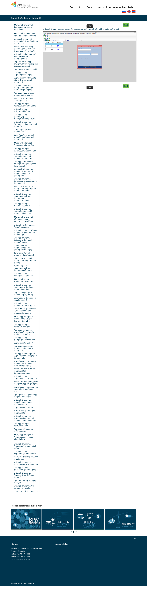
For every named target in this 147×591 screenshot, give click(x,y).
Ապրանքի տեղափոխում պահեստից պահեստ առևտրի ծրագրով (25, 363)
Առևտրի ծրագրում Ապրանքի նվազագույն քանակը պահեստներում (25, 418)
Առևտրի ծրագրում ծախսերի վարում (22, 204)
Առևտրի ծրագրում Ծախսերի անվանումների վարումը (25, 124)
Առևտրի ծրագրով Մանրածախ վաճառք (24, 280)
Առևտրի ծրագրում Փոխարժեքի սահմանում (25, 452)
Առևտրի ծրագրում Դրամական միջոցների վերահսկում (24, 437)
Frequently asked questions (116, 7)
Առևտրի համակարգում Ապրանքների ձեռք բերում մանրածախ (25, 355)
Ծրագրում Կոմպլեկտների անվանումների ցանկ (25, 395)
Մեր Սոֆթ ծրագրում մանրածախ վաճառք (23, 293)
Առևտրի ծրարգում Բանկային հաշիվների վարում (24, 475)
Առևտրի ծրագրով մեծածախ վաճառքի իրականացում (23, 240)
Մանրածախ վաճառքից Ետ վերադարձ (25, 299)
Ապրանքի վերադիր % (23, 343)
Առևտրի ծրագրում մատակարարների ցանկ (25, 149)
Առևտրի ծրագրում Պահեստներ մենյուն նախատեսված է (23, 318)
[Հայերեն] (134, 11)
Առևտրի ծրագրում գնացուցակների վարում (25, 338)
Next (125, 25)
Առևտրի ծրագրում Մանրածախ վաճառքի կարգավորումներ (24, 287)
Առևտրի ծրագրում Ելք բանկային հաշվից (24, 487)
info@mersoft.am (23, 559)
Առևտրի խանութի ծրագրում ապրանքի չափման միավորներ (23, 87)
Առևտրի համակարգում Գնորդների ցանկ (24, 226)
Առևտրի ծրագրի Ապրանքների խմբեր (23, 73)
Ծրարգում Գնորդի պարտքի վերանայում (24, 254)
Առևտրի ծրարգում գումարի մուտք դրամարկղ (26, 463)
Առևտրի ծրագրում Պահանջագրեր (22, 424)
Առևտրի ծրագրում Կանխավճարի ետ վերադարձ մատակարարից (22, 197)
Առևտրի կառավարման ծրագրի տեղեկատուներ (25, 34)
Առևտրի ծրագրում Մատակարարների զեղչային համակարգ (23, 156)
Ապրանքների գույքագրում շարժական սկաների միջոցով (26, 389)
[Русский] (124, 11)
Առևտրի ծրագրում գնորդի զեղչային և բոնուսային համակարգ (26, 232)
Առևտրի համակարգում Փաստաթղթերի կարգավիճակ (24, 56)
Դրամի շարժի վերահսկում (26, 491)
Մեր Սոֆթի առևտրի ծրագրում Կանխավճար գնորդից (25, 260)
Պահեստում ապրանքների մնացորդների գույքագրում (26, 382)
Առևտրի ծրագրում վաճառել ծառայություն (24, 304)
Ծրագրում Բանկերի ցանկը (26, 69)
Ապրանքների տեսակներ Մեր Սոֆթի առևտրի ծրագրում (25, 80)
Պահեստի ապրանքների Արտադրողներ (25, 99)
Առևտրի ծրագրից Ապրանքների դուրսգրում (25, 377)
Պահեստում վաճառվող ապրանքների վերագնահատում (24, 371)
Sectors (81, 7)
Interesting (100, 7)
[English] (129, 11)
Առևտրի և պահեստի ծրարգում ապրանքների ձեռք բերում (25, 163)
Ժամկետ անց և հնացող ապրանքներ (24, 412)
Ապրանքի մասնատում (24, 407)
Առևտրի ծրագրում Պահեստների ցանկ (23, 325)
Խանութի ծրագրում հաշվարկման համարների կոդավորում (26, 41)
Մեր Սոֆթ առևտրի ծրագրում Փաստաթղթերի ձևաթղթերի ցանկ (26, 63)
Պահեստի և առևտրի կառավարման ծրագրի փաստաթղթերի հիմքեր (25, 48)
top (135, 538)
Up (90, 26)
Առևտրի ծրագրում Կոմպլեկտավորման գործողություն (23, 402)
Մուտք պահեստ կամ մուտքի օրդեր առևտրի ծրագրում (24, 348)
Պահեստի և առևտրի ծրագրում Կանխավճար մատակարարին (25, 188)
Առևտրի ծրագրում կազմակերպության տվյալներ (23, 27)
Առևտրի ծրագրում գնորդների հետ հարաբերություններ (23, 219)
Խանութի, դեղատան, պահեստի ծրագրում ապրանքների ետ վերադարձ (23, 172)
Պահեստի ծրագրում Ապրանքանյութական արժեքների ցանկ (24, 332)
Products (90, 7)
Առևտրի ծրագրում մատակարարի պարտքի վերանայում (25, 181)
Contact (131, 7)
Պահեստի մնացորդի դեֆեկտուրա (23, 430)
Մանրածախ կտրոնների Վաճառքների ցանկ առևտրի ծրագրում (25, 310)
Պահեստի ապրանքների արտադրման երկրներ (25, 94)
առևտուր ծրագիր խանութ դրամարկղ (26, 458)
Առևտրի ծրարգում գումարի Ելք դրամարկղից (26, 468)
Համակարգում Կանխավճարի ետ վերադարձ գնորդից (23, 268)
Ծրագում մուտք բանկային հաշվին (26, 481)
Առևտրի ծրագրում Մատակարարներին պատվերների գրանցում (25, 211)
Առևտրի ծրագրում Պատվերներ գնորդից (23, 274)
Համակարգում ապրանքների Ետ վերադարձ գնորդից (23, 247)
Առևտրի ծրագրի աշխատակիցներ (22, 110)
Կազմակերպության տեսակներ (23, 130)
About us (73, 7)
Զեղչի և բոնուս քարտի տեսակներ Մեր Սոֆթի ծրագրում (24, 137)
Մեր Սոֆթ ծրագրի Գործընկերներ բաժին (24, 144)
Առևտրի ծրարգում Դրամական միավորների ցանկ (25, 446)
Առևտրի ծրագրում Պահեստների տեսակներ (25, 104)
